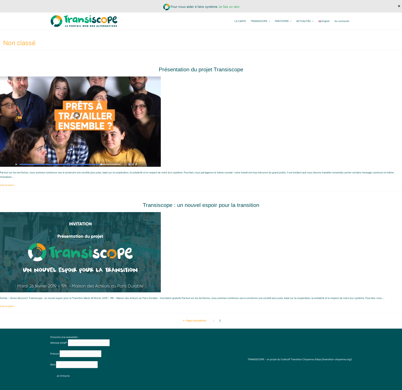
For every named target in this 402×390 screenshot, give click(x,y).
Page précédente (194, 320)
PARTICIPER (282, 21)
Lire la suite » (7, 185)
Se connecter (341, 21)
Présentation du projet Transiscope (201, 69)
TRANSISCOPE (259, 21)
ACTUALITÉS (303, 21)
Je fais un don (228, 7)
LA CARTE (240, 21)
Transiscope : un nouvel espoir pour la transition (201, 205)
